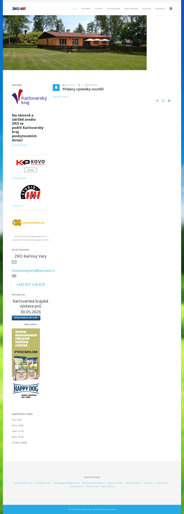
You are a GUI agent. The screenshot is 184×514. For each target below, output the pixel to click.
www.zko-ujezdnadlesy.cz (93, 483)
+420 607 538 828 (30, 284)
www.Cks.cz (148, 483)
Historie (86, 8)
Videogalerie (131, 8)
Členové (146, 8)
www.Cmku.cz (162, 483)
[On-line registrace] (30, 317)
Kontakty (160, 8)
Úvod (74, 8)
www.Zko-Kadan (115, 483)
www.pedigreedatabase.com (66, 483)
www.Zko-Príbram (133, 483)
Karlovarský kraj (19, 145)
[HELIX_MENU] (171, 8)
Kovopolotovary (19, 178)
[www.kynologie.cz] (30, 222)
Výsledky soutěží (60, 96)
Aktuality (70, 85)
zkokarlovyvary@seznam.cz (33, 270)
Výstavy (99, 8)
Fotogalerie (113, 8)
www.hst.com (92, 486)
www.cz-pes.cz (107, 486)
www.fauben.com (43, 483)
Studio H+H (17, 205)
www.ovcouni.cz (77, 486)
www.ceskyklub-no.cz (23, 483)
